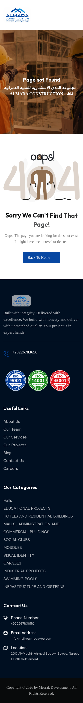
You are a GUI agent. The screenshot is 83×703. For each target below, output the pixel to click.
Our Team (12, 429)
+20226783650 (24, 352)
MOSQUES (12, 547)
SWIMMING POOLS (20, 578)
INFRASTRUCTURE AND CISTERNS (34, 586)
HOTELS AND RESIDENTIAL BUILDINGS (38, 516)
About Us (11, 421)
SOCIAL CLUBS (16, 539)
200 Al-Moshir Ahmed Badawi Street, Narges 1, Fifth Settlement (45, 656)
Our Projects (15, 444)
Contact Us (13, 460)
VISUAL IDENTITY (18, 555)
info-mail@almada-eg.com (31, 638)
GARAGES (12, 563)
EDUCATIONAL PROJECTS (26, 508)
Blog (7, 452)
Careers (10, 468)
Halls (7, 500)
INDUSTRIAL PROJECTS (24, 571)
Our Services (15, 437)
